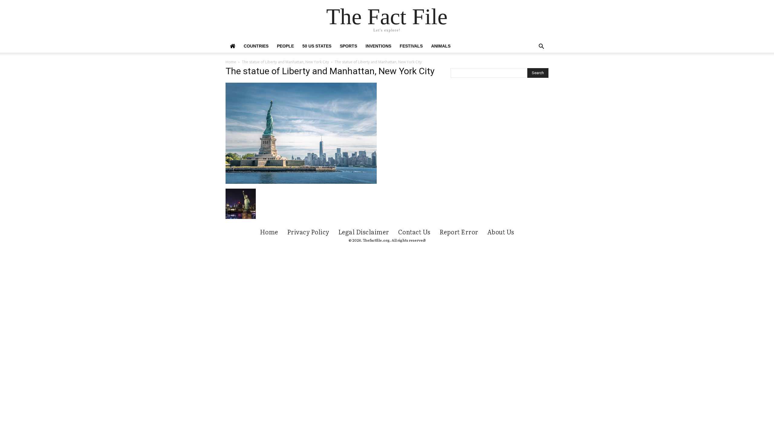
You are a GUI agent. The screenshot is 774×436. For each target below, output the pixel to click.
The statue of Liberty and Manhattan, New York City (285, 61)
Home (231, 61)
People (285, 46)
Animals (440, 46)
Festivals (411, 46)
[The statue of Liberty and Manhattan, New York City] (301, 182)
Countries (256, 46)
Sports (348, 46)
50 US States (316, 46)
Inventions (378, 46)
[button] (541, 47)
